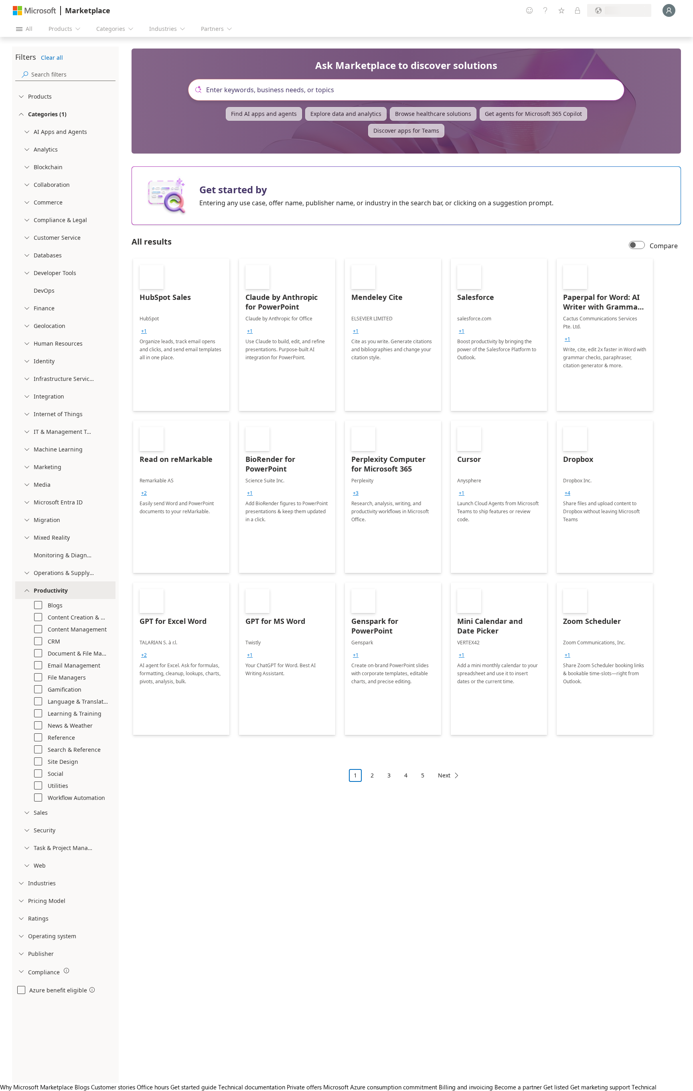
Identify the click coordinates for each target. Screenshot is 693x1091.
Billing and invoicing (466, 1087)
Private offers (304, 1087)
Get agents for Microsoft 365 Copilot (533, 113)
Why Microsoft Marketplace (36, 1087)
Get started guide (193, 1087)
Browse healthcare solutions (433, 113)
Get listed (556, 1087)
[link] (181, 335)
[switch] (637, 246)
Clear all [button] (52, 57)
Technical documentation (251, 1087)
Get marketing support (600, 1087)
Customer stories (113, 1087)
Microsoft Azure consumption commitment (381, 1087)
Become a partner (518, 1087)
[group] (144, 331)
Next (444, 775)
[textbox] (409, 90)
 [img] (66, 971)
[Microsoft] (34, 10)
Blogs (82, 1087)
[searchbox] (73, 74)
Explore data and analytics (345, 113)
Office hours (153, 1087)
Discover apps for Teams (406, 130)
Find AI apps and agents (264, 113)
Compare (664, 245)
